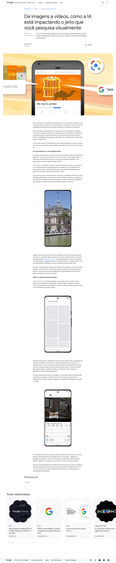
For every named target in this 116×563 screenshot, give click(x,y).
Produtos (40, 2)
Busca (27, 482)
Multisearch (40, 281)
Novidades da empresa (51, 2)
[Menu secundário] (107, 2)
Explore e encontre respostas (48, 9)
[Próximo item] (13, 543)
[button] (88, 45)
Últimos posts (31, 2)
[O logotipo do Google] (9, 560)
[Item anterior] (9, 543)
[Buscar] (103, 2)
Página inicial (27, 9)
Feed (61, 2)
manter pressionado (49, 259)
